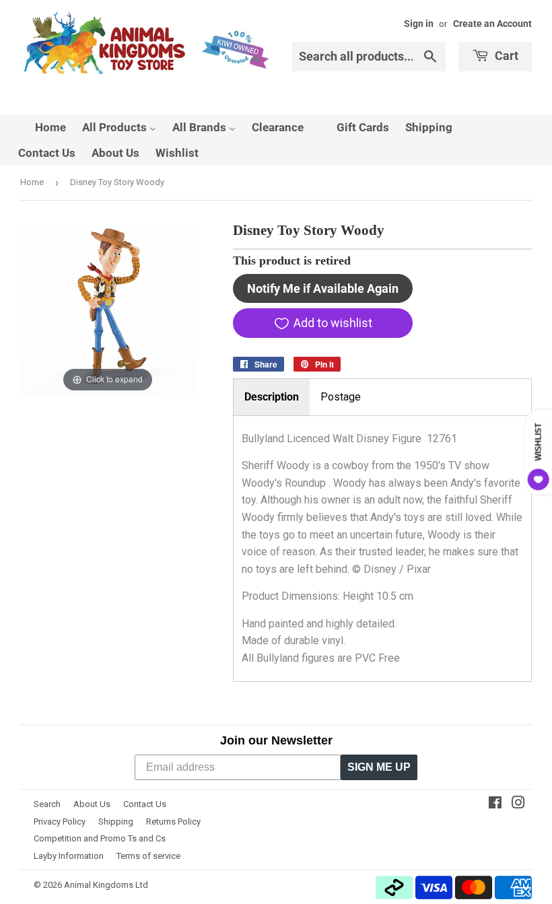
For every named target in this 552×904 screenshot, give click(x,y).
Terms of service (148, 856)
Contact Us (144, 804)
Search (47, 804)
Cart (505, 55)
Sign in (419, 23)
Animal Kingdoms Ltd (106, 885)
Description (271, 396)
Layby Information (69, 856)
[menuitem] (42, 127)
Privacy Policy (59, 821)
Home (32, 182)
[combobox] (369, 56)
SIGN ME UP (379, 767)
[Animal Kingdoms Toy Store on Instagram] (518, 804)
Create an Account (492, 23)
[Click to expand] (107, 307)
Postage (340, 396)
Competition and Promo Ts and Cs (100, 838)
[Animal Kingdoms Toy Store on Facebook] (495, 804)
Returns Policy (173, 821)
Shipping (115, 821)
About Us (91, 804)
